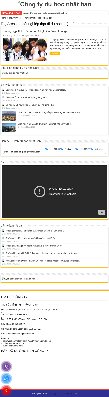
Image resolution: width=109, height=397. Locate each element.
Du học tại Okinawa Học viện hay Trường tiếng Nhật (30, 105)
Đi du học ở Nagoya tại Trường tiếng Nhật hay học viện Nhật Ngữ (36, 90)
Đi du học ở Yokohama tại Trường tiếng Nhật (26, 97)
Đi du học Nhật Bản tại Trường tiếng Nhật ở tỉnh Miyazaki (44, 124)
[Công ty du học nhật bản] (54, 3)
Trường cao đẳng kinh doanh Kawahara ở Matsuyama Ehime (34, 246)
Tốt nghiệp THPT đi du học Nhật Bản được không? (35, 31)
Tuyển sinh (28, 35)
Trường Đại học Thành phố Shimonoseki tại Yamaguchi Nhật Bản (52, 13)
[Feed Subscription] (107, 24)
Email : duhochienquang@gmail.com (22, 152)
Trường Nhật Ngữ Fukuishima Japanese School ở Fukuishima (35, 231)
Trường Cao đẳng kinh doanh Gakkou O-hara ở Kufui (30, 238)
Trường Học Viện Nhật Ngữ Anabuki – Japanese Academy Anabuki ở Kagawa (42, 253)
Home (3, 18)
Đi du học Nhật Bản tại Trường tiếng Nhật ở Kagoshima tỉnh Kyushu (49, 112)
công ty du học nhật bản (61, 393)
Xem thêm (54, 53)
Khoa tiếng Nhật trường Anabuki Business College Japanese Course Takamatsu (43, 261)
